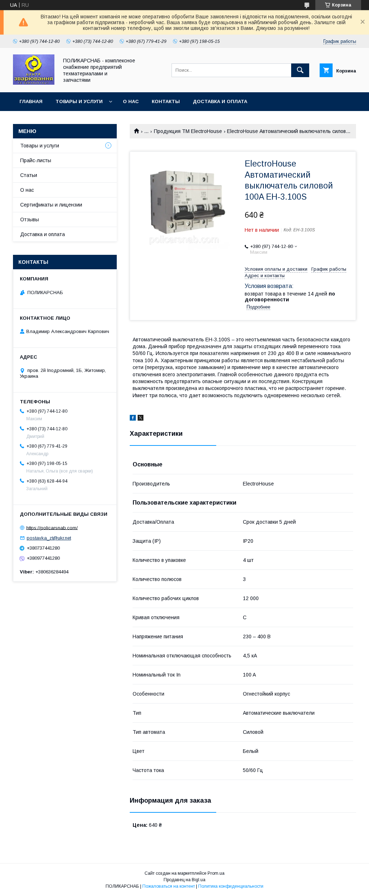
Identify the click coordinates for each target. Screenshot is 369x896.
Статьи (28, 175)
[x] (140, 419)
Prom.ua (216, 873)
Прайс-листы (35, 160)
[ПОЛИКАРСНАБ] (33, 83)
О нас (131, 101)
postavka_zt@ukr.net (49, 538)
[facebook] (133, 419)
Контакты (166, 101)
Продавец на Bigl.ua (184, 879)
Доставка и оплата (220, 101)
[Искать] (300, 70)
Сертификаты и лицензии (51, 205)
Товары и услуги (79, 101)
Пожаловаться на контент (168, 886)
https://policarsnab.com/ (52, 527)
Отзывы (29, 219)
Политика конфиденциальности (230, 886)
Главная (31, 101)
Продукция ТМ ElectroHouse (188, 131)
